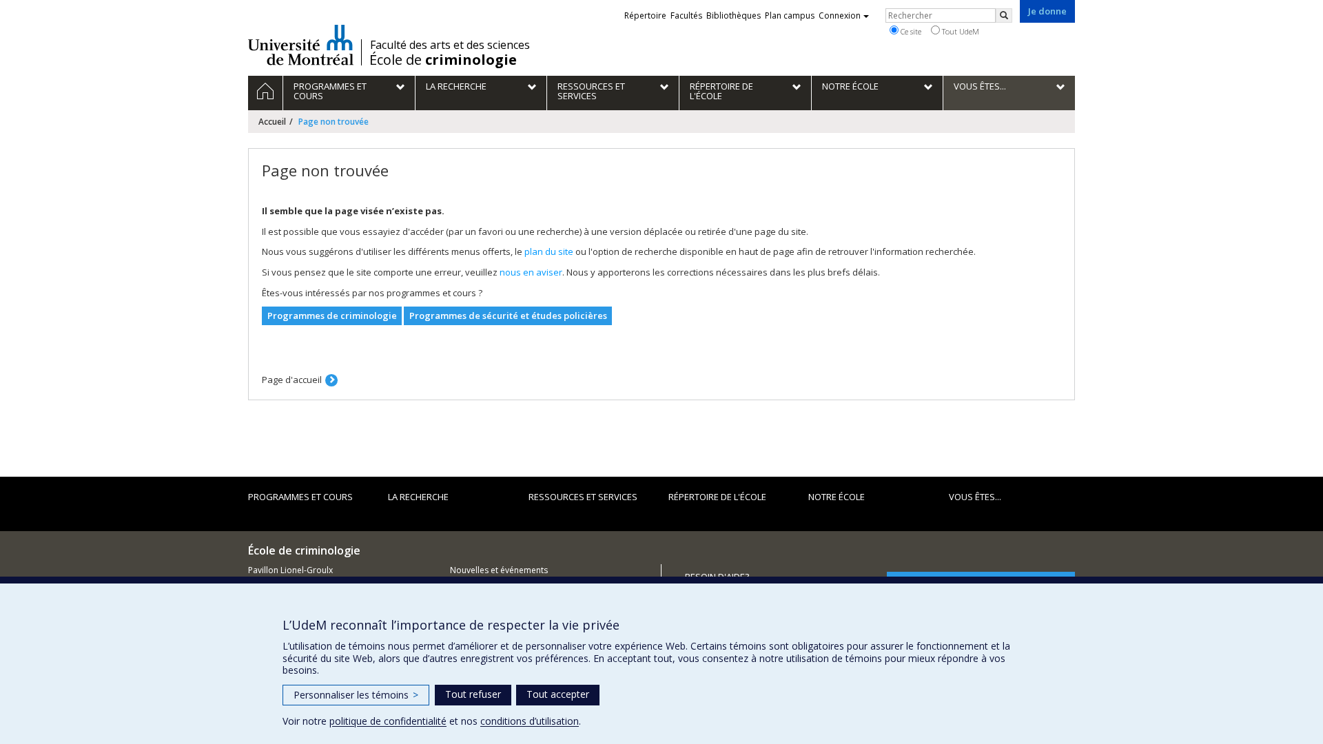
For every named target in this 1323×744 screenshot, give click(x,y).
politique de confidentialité (388, 720)
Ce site (910, 31)
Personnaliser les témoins (356, 694)
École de (443, 60)
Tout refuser (473, 694)
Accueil (272, 121)
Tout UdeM (959, 31)
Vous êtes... (975, 496)
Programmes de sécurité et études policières (508, 315)
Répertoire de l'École (717, 496)
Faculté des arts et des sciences (450, 44)
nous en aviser (531, 272)
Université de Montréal (300, 44)
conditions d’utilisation (529, 720)
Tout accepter (557, 694)
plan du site (548, 251)
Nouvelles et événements (499, 570)
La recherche (418, 496)
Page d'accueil (292, 379)
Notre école (836, 496)
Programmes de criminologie (332, 315)
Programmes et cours (300, 496)
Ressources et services (583, 496)
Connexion (840, 15)
